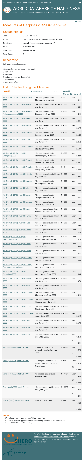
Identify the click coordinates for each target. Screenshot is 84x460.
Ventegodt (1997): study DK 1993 (16, 347)
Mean (65, 91)
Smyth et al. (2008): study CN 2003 (16, 387)
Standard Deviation (71, 94)
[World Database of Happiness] (7, 9)
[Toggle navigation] (4, 17)
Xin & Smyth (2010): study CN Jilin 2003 (18, 188)
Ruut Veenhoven (40, 442)
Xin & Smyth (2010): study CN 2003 (16, 334)
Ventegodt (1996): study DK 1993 (16, 361)
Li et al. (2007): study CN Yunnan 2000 (17, 400)
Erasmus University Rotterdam (45, 439)
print (79, 22)
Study (5, 91)
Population (36, 91)
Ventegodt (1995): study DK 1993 (16, 374)
